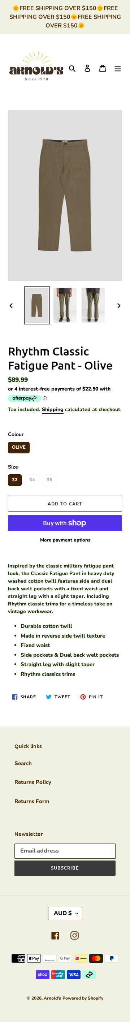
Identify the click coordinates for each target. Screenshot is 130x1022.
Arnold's (52, 998)
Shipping (53, 409)
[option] (37, 305)
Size (13, 466)
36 (49, 478)
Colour (15, 434)
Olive (19, 446)
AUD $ (63, 913)
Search (23, 763)
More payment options (65, 540)
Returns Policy (32, 782)
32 (15, 478)
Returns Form (31, 801)
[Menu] (117, 68)
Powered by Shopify (82, 998)
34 (32, 478)
